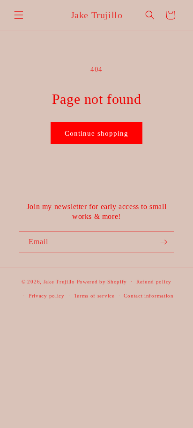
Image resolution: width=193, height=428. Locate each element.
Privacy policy (47, 295)
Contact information (148, 295)
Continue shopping (96, 133)
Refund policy (153, 281)
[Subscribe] (163, 242)
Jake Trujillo (59, 281)
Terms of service (94, 295)
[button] (18, 15)
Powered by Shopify (102, 281)
